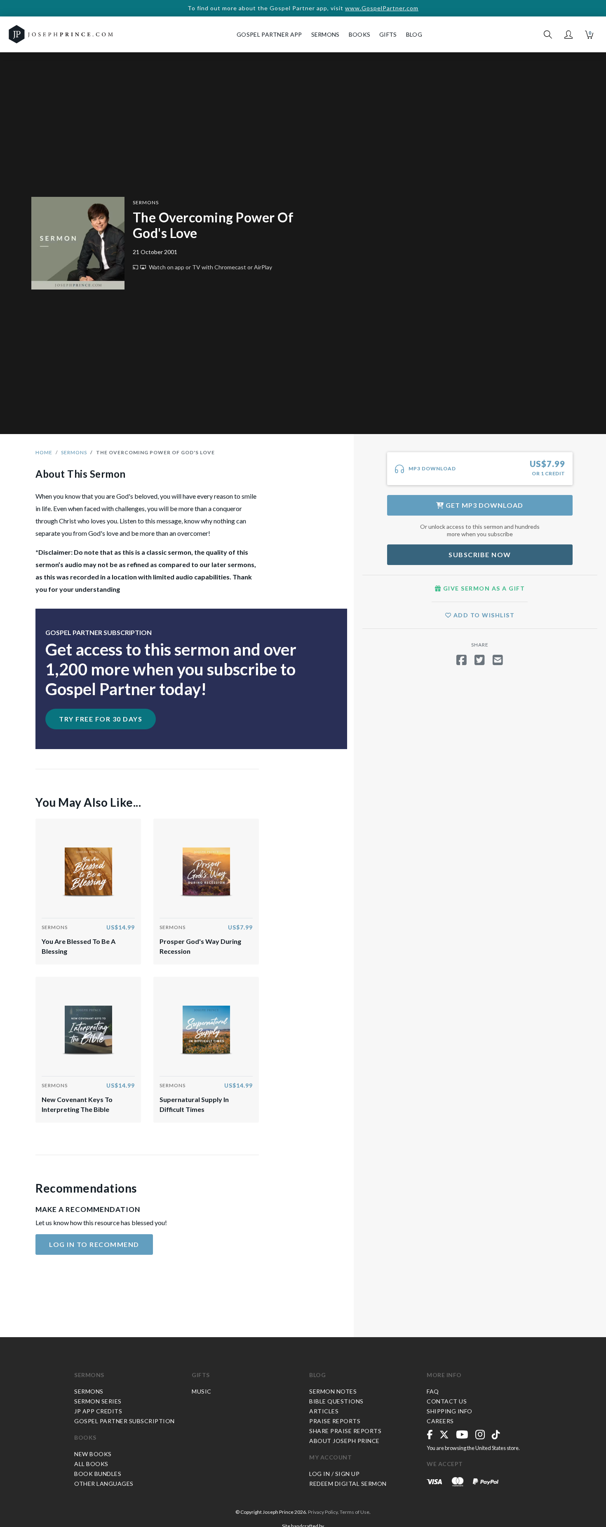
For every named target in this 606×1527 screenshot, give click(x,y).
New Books (93, 1453)
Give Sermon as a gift (483, 588)
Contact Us (447, 1401)
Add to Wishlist (482, 615)
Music (201, 1391)
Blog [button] (414, 34)
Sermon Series (98, 1401)
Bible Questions (336, 1401)
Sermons (146, 202)
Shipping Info (449, 1411)
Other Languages (104, 1483)
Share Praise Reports (345, 1430)
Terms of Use (354, 1512)
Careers (440, 1420)
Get (483, 505)
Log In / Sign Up (334, 1473)
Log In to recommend (94, 1244)
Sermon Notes (333, 1391)
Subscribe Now (480, 554)
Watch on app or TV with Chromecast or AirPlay (210, 267)
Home (43, 452)
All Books (91, 1463)
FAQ (433, 1391)
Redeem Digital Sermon (348, 1483)
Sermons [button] (325, 34)
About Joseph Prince (344, 1440)
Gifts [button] (388, 34)
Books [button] (360, 34)
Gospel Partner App (269, 34)
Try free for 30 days (100, 719)
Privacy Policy (323, 1512)
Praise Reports (334, 1420)
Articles (323, 1411)
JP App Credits (98, 1411)
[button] (568, 34)
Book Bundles (97, 1473)
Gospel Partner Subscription (124, 1420)
